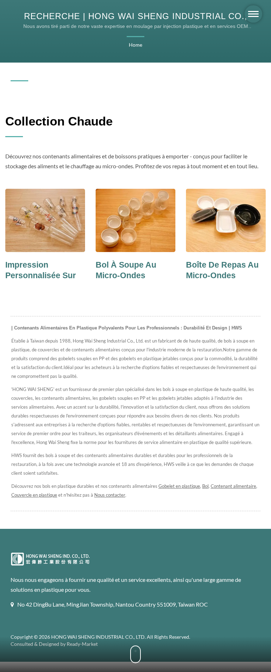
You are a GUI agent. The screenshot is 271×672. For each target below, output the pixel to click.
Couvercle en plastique (34, 495)
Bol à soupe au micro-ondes (66, 270)
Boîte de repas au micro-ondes (163, 270)
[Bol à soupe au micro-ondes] (76, 220)
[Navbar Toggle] (253, 14)
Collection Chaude (59, 121)
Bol (205, 486)
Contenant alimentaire (233, 486)
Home (135, 45)
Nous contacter (109, 495)
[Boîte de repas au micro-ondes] (166, 220)
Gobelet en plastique (179, 486)
